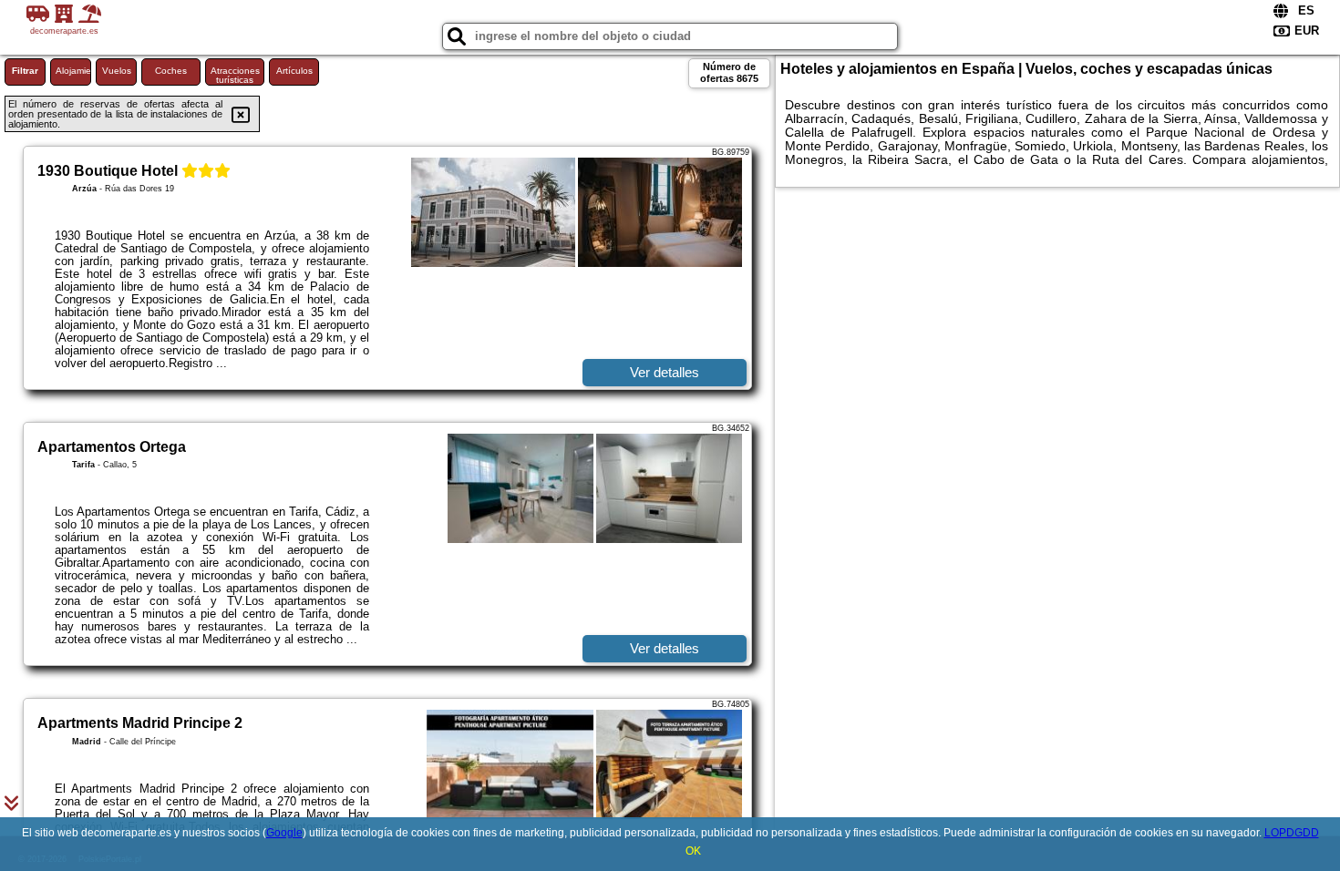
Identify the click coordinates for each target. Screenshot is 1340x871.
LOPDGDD (1291, 832)
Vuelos (116, 71)
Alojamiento (73, 71)
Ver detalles (664, 372)
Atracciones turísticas (235, 75)
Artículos (294, 71)
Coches (171, 71)
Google (284, 832)
